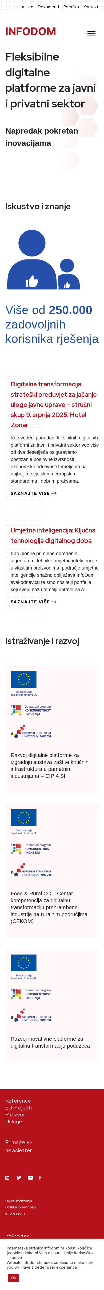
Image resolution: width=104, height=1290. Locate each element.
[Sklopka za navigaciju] (91, 31)
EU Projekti (18, 1107)
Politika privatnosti (20, 1207)
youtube (31, 1182)
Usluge (13, 1121)
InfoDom (30, 31)
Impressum (15, 1213)
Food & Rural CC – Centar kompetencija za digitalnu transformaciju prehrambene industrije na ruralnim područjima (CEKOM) (49, 907)
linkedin (8, 1182)
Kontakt (90, 7)
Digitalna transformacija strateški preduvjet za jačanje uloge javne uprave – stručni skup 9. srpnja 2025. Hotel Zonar (54, 404)
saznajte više (30, 493)
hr (22, 7)
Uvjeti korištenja (18, 1201)
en (30, 7)
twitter (19, 1182)
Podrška (71, 7)
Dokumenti (48, 7)
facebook (41, 1181)
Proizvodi (16, 1114)
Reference (18, 1100)
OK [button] (13, 1278)
